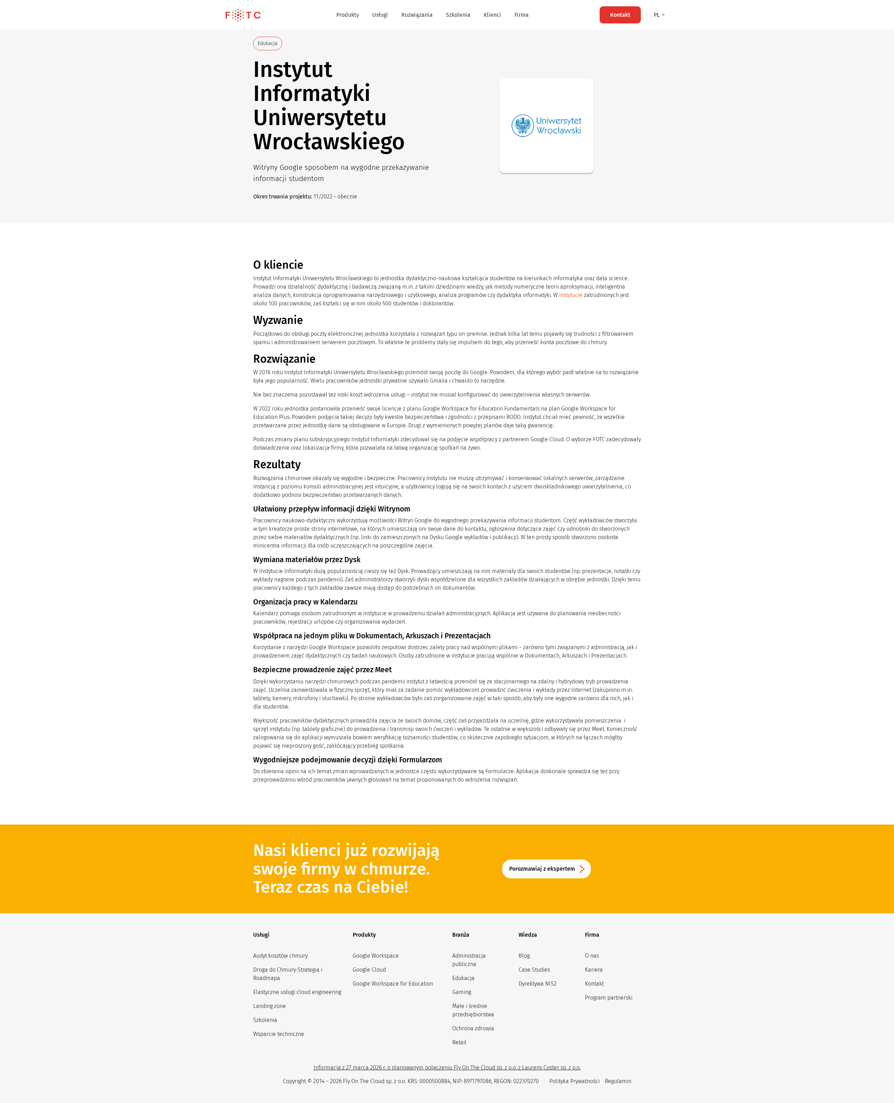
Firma (521, 15)
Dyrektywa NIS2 (538, 983)
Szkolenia (458, 15)
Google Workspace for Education (393, 983)
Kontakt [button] (620, 15)
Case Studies (534, 969)
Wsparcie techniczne (278, 1034)
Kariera (594, 969)
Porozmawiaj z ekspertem (542, 868)
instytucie (570, 295)
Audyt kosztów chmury (280, 955)
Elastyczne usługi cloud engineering (297, 992)
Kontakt (594, 983)
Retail (459, 1042)
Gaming (461, 992)
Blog (524, 955)
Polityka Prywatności (574, 1081)
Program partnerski (608, 997)
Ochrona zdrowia (473, 1028)
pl (657, 15)
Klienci (492, 15)
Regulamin (618, 1081)
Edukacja (463, 978)
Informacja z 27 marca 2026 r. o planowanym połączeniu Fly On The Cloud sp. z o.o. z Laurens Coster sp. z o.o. (447, 1067)
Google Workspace (376, 955)
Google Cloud (369, 969)
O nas (592, 955)
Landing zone (269, 1006)
